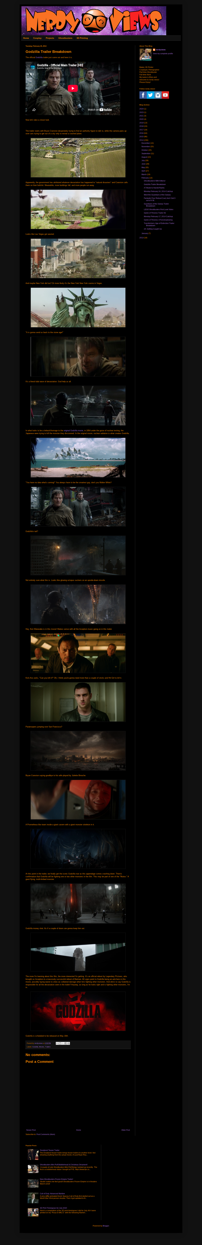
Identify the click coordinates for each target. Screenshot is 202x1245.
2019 (141, 123)
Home (26, 38)
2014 (141, 140)
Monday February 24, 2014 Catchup (158, 191)
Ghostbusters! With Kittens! (154, 181)
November (146, 147)
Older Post (125, 1130)
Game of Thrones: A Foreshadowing (158, 220)
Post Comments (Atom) (46, 1134)
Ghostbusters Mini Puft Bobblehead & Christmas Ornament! (63, 1165)
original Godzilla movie (73, 430)
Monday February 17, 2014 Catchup (158, 216)
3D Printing (82, 38)
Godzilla (39, 57)
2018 (141, 126)
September (146, 153)
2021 (141, 116)
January (145, 233)
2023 (141, 112)
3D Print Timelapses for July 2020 (53, 1208)
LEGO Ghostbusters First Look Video (158, 209)
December (146, 143)
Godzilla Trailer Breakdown (155, 184)
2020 (141, 119)
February (145, 178)
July (143, 160)
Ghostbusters (65, 38)
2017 (141, 130)
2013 (141, 238)
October (145, 150)
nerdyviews (161, 50)
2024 (141, 109)
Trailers (48, 1047)
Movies (41, 1047)
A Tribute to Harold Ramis (154, 188)
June (144, 164)
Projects (50, 38)
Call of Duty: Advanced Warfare (52, 1194)
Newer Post (31, 1130)
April (143, 171)
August (144, 157)
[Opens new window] (78, 177)
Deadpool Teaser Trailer (49, 1150)
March (144, 174)
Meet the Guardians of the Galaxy (157, 195)
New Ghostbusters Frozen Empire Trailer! (56, 1179)
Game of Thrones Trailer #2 (155, 213)
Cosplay (37, 38)
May (143, 167)
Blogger (106, 1226)
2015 (141, 137)
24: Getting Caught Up (153, 229)
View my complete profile (163, 54)
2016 (141, 133)
